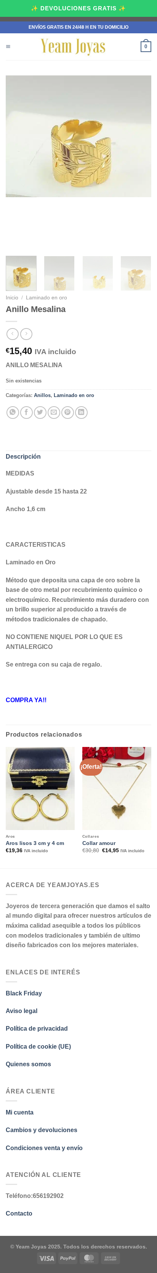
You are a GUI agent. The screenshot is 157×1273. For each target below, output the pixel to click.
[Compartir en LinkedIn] (81, 412)
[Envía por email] (54, 412)
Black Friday (24, 993)
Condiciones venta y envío (44, 1148)
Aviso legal (21, 1011)
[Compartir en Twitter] (40, 412)
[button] (8, 47)
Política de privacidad (37, 1028)
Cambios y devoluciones (41, 1130)
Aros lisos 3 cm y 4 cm (35, 843)
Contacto (19, 1213)
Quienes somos (28, 1064)
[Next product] (12, 334)
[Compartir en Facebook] (26, 412)
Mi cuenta (20, 1112)
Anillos (42, 395)
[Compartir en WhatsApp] (12, 412)
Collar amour (98, 843)
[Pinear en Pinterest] (67, 412)
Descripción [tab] (23, 456)
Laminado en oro (46, 298)
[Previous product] (26, 334)
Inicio (12, 298)
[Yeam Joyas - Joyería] (73, 46)
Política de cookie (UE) (38, 1046)
